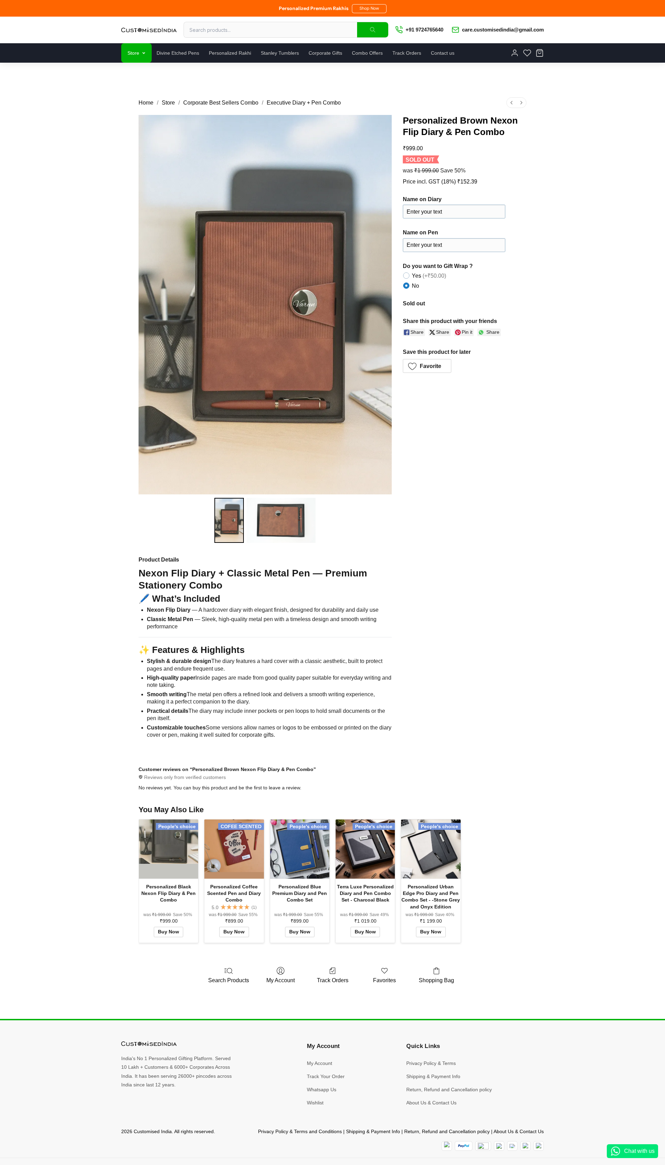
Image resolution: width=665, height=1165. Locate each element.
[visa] (512, 1146)
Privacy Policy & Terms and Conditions (300, 1131)
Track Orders (406, 53)
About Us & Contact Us (431, 1102)
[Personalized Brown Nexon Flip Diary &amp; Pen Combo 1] (281, 520)
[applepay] (525, 1146)
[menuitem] (511, 103)
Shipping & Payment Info (433, 1076)
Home (146, 103)
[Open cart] (539, 53)
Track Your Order (326, 1076)
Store (133, 53)
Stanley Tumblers (280, 53)
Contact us (442, 53)
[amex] (483, 1146)
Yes (429, 276)
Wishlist (315, 1102)
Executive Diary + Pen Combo (304, 103)
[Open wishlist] (527, 53)
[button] (369, 8)
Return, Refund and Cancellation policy (449, 1089)
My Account (280, 980)
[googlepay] (538, 1146)
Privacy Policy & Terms (431, 1063)
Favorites (384, 980)
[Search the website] (372, 29)
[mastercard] (447, 1146)
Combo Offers (367, 53)
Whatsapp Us (321, 1089)
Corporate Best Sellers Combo (220, 103)
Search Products (228, 980)
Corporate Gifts (325, 53)
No (415, 286)
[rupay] (499, 1146)
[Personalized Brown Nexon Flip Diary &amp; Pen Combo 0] (228, 520)
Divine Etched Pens (178, 53)
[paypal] (463, 1146)
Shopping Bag (436, 980)
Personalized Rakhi (230, 53)
